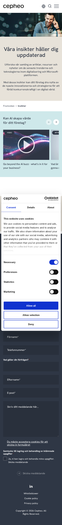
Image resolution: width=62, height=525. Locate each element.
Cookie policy (31, 498)
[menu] (56, 6)
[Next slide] (56, 122)
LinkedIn (31, 486)
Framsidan (9, 105)
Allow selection (31, 315)
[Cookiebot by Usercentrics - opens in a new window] (44, 199)
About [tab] (50, 207)
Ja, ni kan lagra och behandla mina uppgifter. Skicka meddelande (31, 460)
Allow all (31, 305)
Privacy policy (31, 503)
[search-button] (50, 6)
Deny (31, 324)
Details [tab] (31, 207)
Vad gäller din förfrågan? (16, 359)
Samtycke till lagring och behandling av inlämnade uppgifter (28, 452)
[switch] (51, 271)
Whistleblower (31, 493)
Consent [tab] (11, 207)
